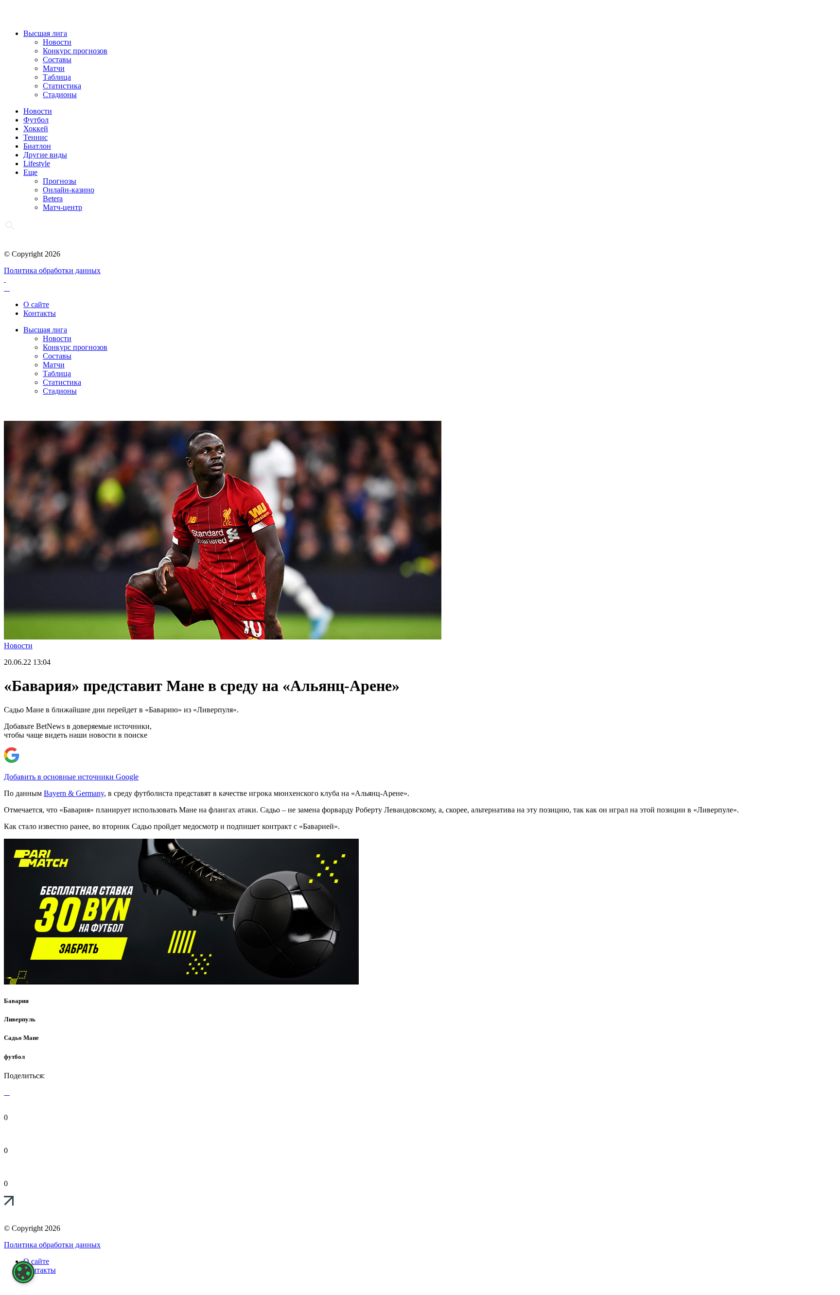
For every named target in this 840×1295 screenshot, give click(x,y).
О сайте (36, 304)
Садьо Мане (21, 1037)
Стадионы (60, 94)
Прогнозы (59, 181)
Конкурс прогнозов (75, 51)
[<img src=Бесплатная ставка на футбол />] (181, 982)
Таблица (57, 77)
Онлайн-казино (68, 190)
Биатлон (37, 146)
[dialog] (23, 1272)
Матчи (54, 68)
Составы (57, 59)
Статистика (62, 86)
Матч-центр (62, 207)
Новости (57, 42)
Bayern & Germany (74, 793)
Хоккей (35, 128)
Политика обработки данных (52, 270)
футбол (14, 1056)
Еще (30, 172)
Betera (53, 198)
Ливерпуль (19, 1019)
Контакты (39, 313)
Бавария (16, 1000)
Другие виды (45, 155)
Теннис (35, 137)
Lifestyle (36, 163)
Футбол (36, 120)
